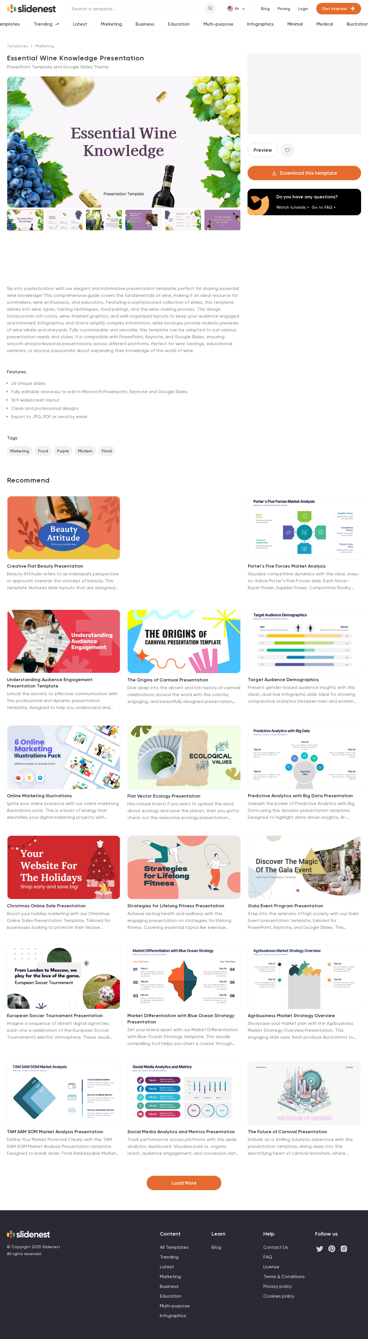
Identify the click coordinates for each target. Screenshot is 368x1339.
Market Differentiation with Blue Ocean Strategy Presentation (180, 1019)
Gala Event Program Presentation (285, 905)
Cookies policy (278, 1296)
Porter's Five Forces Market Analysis (287, 566)
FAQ (267, 1257)
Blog (265, 8)
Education (179, 24)
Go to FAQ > (324, 207)
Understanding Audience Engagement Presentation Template (50, 683)
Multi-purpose (218, 24)
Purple (63, 451)
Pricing (284, 8)
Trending (43, 24)
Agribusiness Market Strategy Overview (291, 1015)
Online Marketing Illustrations (39, 795)
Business (145, 24)
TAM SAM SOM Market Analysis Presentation (55, 1131)
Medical (325, 24)
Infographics (260, 24)
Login (303, 8)
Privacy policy (277, 1286)
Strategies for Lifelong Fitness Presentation (175, 905)
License (271, 1266)
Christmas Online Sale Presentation (46, 905)
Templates (17, 46)
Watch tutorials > (292, 207)
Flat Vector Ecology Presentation (163, 796)
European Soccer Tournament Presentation (55, 1015)
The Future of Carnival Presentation (287, 1131)
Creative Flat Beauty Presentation (45, 566)
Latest (80, 24)
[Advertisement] (124, 285)
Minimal (295, 24)
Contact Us (275, 1247)
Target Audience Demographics (283, 679)
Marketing (111, 24)
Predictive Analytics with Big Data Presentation (300, 795)
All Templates (174, 1247)
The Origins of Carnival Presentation (167, 680)
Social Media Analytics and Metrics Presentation (181, 1131)
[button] (15, 142)
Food (43, 451)
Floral (107, 451)
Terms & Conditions (284, 1276)
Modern (85, 451)
